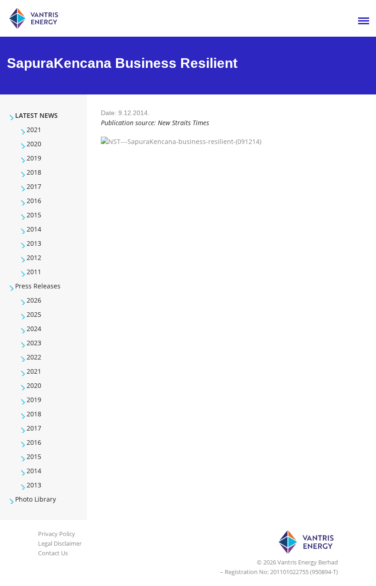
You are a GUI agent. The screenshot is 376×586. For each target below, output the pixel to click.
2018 (34, 172)
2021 (34, 129)
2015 (34, 214)
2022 (34, 357)
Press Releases (38, 286)
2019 (34, 158)
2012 (34, 257)
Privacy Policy (56, 534)
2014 (34, 229)
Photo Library (35, 499)
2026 (34, 300)
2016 (34, 200)
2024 (34, 328)
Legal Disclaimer (60, 543)
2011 (34, 271)
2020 (34, 143)
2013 (34, 243)
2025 (34, 314)
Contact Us (53, 553)
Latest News (36, 115)
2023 (34, 342)
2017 (34, 186)
